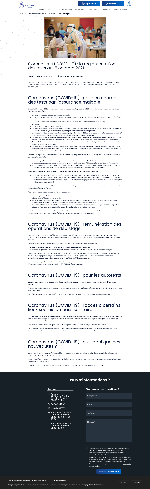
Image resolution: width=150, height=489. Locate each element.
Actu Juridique (77, 76)
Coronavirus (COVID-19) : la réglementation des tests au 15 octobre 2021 (55, 365)
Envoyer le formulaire (108, 471)
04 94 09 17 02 (58, 404)
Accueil (21, 14)
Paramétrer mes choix (96, 485)
